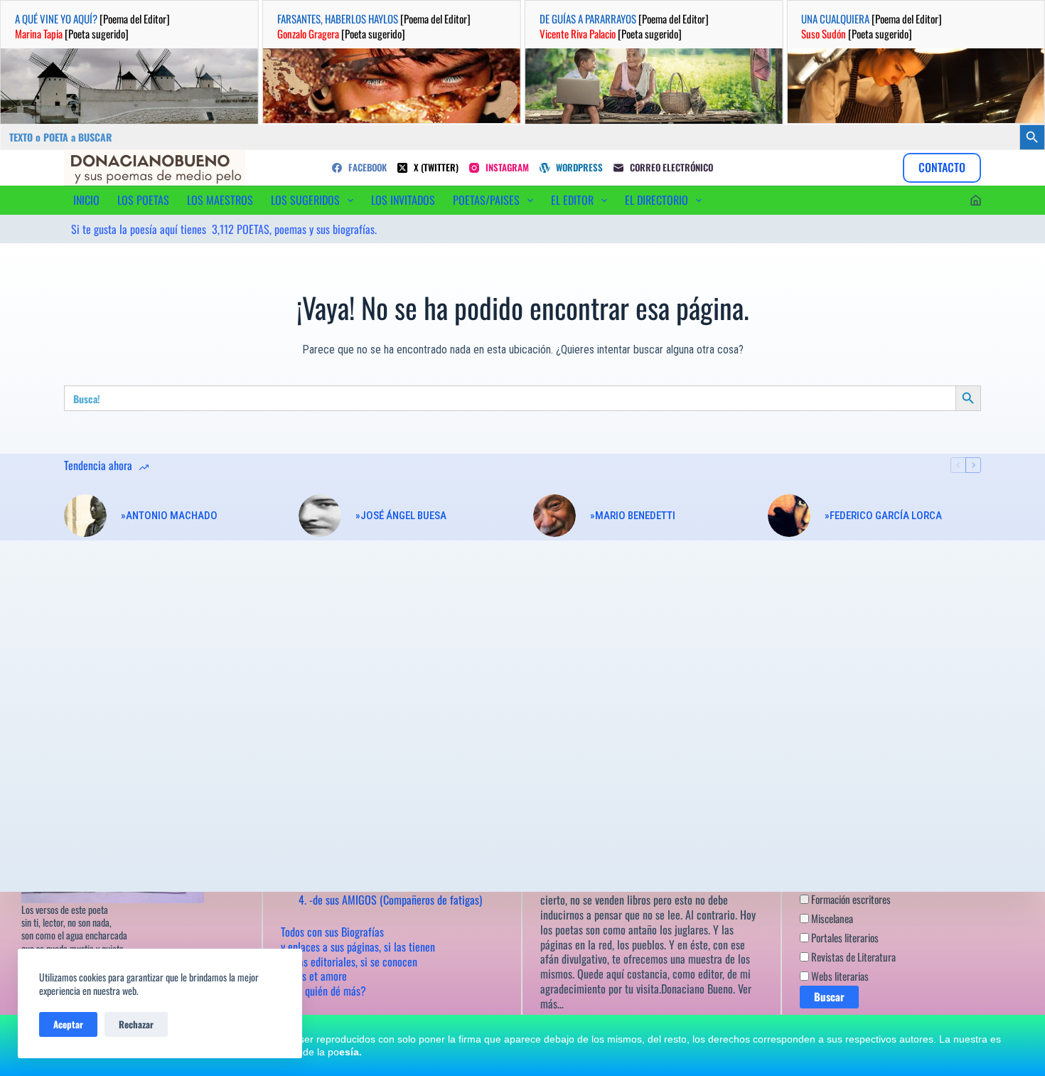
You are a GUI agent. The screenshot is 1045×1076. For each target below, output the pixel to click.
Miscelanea (831, 918)
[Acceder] (975, 200)
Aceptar (68, 1024)
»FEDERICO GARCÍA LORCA (883, 515)
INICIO (86, 199)
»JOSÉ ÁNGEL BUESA (400, 515)
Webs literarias (839, 976)
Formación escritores (850, 899)
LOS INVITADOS (403, 199)
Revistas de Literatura (852, 956)
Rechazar (136, 1024)
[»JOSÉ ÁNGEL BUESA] (320, 515)
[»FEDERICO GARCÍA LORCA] (789, 515)
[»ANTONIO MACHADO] (85, 515)
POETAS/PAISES (486, 199)
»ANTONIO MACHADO (169, 515)
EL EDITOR (572, 199)
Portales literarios (844, 937)
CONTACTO (941, 167)
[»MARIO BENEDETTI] (554, 515)
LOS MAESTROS (220, 199)
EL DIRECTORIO (656, 199)
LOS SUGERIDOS (305, 199)
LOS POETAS (143, 199)
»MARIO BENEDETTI (632, 515)
